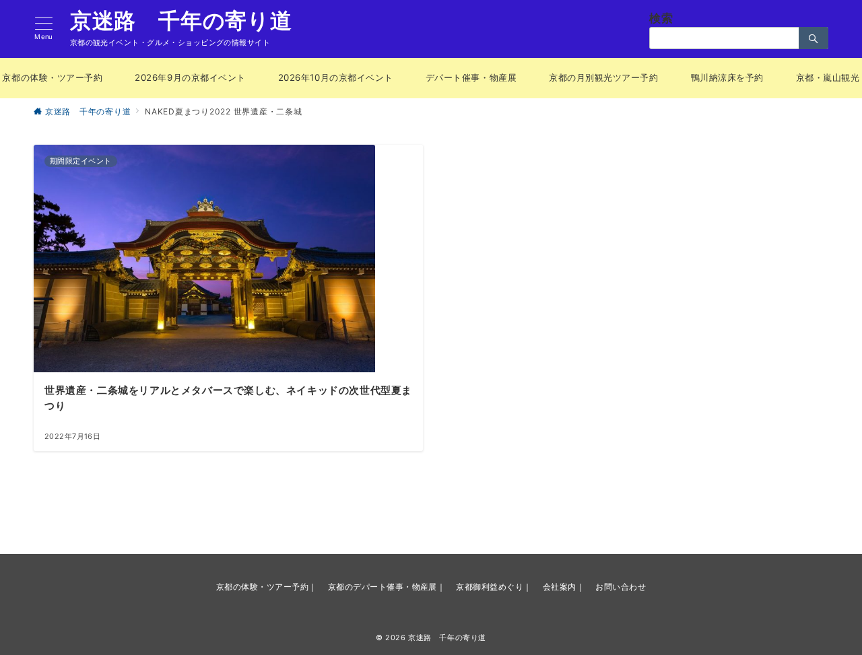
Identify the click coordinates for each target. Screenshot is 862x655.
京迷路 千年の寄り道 (181, 21)
